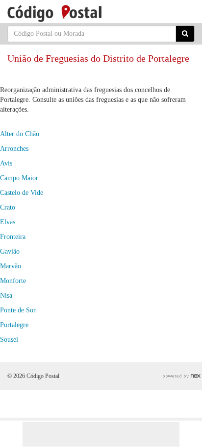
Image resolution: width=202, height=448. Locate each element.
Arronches (14, 148)
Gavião (10, 251)
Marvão (10, 266)
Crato (7, 207)
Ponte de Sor (18, 310)
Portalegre (14, 325)
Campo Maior (19, 178)
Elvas (7, 222)
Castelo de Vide (21, 192)
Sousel (9, 339)
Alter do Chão (19, 134)
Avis (6, 163)
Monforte (13, 280)
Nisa (6, 295)
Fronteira (12, 236)
